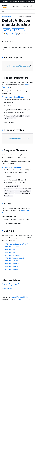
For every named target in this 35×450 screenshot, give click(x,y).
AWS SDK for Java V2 (12, 255)
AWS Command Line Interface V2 (16, 244)
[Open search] (31, 6)
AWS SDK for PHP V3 (12, 264)
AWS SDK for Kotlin (12, 261)
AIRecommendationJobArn (18, 138)
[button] (7, 41)
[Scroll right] (27, 6)
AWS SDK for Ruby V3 (12, 269)
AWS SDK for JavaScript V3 (14, 258)
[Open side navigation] (3, 11)
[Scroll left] (10, 6)
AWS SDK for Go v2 (11, 252)
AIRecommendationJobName (18, 66)
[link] (26, 16)
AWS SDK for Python (12, 266)
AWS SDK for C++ (11, 250)
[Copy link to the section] (2, 57)
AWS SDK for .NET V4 (12, 247)
